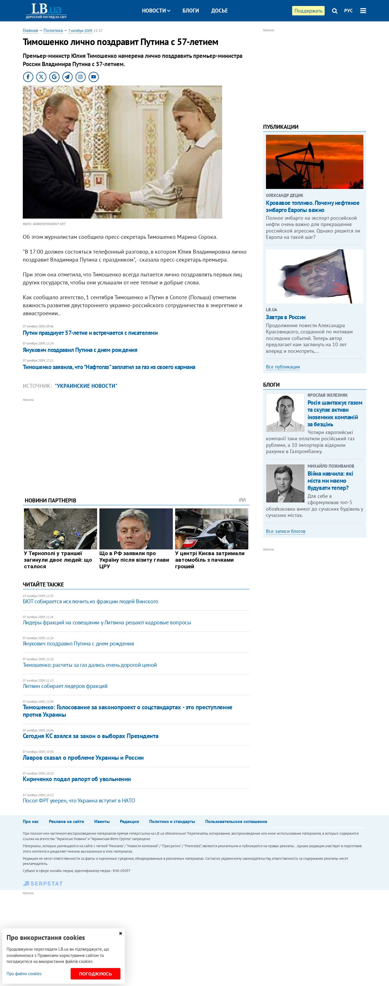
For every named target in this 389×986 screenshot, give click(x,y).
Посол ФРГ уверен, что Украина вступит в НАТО (79, 800)
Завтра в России (286, 317)
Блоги (191, 10)
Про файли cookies (24, 973)
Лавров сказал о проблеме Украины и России (83, 757)
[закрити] (120, 933)
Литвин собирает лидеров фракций (65, 686)
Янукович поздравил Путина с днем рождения (80, 350)
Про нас (31, 821)
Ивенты (102, 821)
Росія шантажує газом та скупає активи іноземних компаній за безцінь (335, 413)
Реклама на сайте (66, 821)
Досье (219, 10)
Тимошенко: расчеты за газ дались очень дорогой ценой (90, 665)
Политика (53, 30)
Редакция (129, 821)
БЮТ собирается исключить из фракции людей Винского (90, 601)
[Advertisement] (136, 443)
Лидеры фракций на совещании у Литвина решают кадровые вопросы (107, 622)
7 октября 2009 (80, 30)
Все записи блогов (285, 531)
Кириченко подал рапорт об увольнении (77, 779)
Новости (154, 10)
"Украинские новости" (86, 385)
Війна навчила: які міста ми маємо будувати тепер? (330, 481)
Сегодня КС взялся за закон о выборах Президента (90, 736)
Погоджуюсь (95, 973)
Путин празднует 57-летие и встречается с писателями (90, 333)
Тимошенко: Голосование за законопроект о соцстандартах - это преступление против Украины (127, 710)
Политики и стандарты (172, 821)
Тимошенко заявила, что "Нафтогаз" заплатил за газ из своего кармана (109, 367)
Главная (30, 30)
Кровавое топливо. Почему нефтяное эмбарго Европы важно (312, 206)
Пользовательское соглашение (236, 821)
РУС (348, 10)
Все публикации (283, 367)
